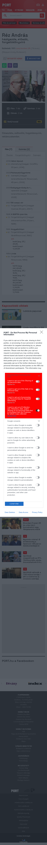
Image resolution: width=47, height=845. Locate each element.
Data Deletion (10, 512)
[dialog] (23, 422)
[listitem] (23, 375)
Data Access (23, 512)
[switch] (38, 381)
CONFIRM (14, 504)
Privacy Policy (37, 512)
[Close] (42, 333)
